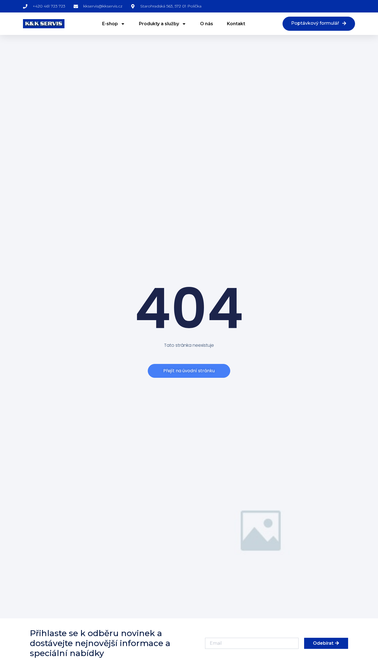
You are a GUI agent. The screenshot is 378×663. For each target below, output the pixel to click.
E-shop (110, 23)
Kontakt (236, 23)
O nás (206, 23)
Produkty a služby (159, 23)
